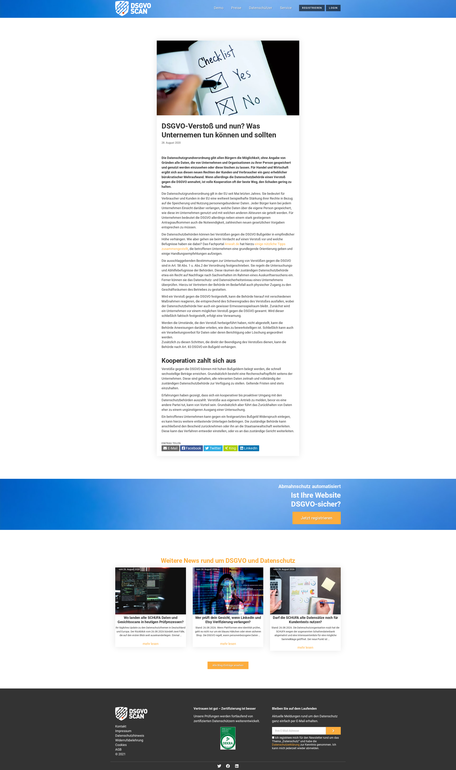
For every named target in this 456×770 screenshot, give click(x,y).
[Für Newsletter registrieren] (333, 731)
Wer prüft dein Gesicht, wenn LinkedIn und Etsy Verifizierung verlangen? (228, 620)
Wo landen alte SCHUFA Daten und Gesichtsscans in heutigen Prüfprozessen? (151, 620)
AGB (118, 749)
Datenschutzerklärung (286, 744)
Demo (218, 8)
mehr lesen (151, 644)
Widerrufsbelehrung (129, 740)
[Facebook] (228, 766)
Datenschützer (260, 8)
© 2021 (120, 754)
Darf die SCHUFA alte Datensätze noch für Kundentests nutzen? (305, 620)
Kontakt (120, 726)
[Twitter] (219, 766)
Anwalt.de (232, 244)
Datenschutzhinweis (129, 735)
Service (286, 8)
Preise (236, 8)
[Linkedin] (237, 766)
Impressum (123, 731)
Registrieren (312, 7)
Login (333, 7)
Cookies (121, 745)
